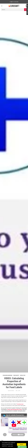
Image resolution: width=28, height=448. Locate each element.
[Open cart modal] (26, 6)
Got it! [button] (21, 444)
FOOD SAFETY (16, 375)
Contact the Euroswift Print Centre (14, 409)
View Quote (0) (27, 9)
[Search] (25, 9)
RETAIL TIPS (22, 375)
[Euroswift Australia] (14, 6)
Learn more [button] (10, 446)
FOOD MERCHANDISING (7, 375)
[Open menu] (1, 6)
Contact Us (23, 446)
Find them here (20, 404)
